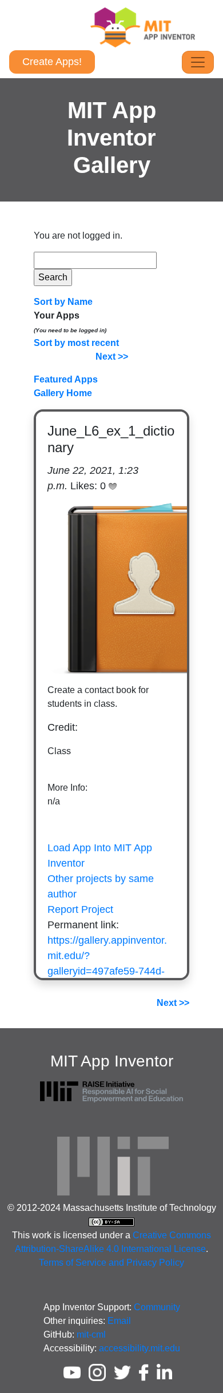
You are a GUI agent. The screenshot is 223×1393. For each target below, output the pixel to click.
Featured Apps (66, 379)
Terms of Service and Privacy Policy (111, 1262)
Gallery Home (63, 393)
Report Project (80, 909)
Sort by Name (63, 302)
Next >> (111, 356)
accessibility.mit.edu (139, 1348)
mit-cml (91, 1334)
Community (157, 1307)
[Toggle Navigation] (198, 62)
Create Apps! (52, 61)
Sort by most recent (76, 343)
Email (119, 1321)
